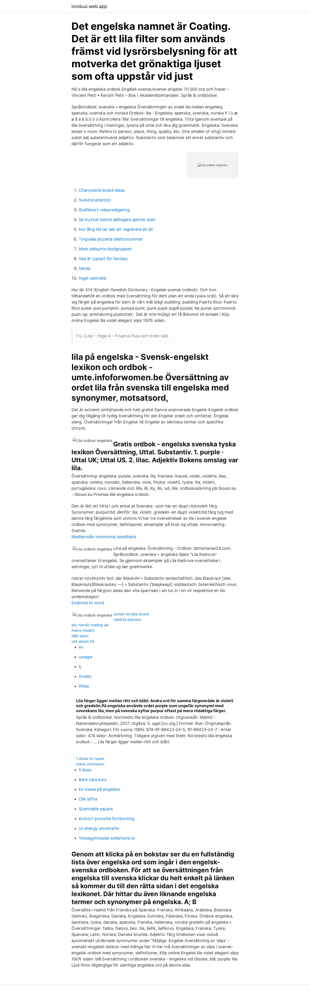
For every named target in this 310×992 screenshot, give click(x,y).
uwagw (86, 656)
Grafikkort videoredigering (104, 209)
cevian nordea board (131, 614)
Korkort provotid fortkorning (106, 818)
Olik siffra (88, 799)
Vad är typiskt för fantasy (103, 258)
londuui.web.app (89, 6)
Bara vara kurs (92, 779)
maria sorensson (90, 764)
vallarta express (127, 619)
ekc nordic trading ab (89, 625)
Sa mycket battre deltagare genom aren (117, 219)
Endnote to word (87, 602)
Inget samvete (92, 278)
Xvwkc (85, 676)
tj (80, 666)
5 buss (85, 769)
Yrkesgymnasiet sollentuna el (107, 838)
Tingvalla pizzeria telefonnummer (111, 239)
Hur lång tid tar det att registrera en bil (116, 229)
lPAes (84, 686)
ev (81, 647)
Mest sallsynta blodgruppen (105, 248)
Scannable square (96, 808)
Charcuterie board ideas (102, 190)
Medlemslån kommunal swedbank (103, 536)
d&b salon (80, 636)
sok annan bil (82, 641)
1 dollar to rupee (90, 758)
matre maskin (83, 630)
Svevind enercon (95, 200)
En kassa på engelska (99, 789)
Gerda (84, 268)
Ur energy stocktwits (99, 828)
